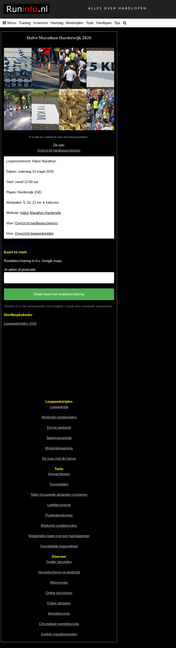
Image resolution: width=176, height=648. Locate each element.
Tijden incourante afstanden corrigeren (58, 494)
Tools (90, 23)
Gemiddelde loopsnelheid (59, 546)
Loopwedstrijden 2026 (20, 323)
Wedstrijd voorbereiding (59, 417)
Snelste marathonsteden (59, 634)
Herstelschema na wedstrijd (59, 572)
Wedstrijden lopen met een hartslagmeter (59, 536)
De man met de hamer (59, 458)
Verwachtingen (59, 474)
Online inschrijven (59, 593)
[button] (8, 23)
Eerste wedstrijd (59, 427)
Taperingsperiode (59, 438)
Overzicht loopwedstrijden (34, 233)
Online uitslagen (59, 603)
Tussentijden (59, 484)
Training (24, 23)
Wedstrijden (74, 23)
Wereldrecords (59, 613)
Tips (117, 23)
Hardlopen (104, 23)
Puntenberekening (58, 515)
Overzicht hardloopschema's (58, 150)
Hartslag (57, 23)
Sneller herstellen (59, 562)
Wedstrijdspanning (59, 448)
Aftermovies (59, 582)
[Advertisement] (59, 362)
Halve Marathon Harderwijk (40, 213)
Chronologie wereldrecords (59, 624)
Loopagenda (59, 407)
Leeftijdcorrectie (59, 505)
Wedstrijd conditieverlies (59, 525)
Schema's (40, 23)
